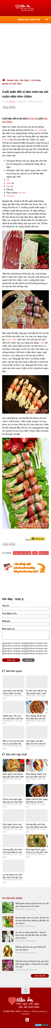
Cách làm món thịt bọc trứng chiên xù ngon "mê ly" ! (13, 693)
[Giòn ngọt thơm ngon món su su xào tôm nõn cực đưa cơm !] (37, 840)
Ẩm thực (24, 80)
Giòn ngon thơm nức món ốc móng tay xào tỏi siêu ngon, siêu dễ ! (13, 827)
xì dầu (42, 343)
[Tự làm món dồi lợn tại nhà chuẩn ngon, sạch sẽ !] (37, 682)
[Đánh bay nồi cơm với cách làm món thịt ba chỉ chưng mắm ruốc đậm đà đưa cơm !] (14, 707)
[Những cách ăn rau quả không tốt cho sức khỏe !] (7, 951)
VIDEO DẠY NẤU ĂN (28, 19)
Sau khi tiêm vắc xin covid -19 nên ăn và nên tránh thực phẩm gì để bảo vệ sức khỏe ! (32, 920)
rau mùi (22, 192)
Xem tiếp (39, 976)
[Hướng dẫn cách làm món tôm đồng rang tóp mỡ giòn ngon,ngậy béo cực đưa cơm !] (37, 815)
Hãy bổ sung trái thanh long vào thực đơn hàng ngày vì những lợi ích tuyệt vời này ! (32, 964)
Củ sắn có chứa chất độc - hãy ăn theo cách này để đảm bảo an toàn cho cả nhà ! (31, 935)
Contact (25, 1014)
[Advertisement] (25, 50)
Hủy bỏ (28, 660)
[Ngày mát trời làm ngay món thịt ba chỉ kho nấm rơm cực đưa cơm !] (37, 790)
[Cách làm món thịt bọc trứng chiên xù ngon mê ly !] (14, 682)
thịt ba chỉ (32, 118)
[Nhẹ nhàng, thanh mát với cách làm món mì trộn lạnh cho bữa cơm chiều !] (37, 765)
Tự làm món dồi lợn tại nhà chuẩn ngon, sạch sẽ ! (36, 693)
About (26, 1011)
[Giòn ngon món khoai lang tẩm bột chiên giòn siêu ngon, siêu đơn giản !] (14, 765)
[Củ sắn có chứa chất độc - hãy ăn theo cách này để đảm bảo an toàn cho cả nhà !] (7, 936)
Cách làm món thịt (22, 553)
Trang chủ (12, 80)
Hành (8, 183)
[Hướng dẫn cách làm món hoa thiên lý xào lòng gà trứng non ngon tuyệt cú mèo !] (14, 840)
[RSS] (27, 1020)
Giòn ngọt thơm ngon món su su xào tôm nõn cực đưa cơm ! (37, 852)
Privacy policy (39, 1011)
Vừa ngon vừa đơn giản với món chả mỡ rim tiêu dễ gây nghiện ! (36, 744)
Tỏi (7, 180)
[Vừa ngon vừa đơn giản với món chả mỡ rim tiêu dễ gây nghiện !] (37, 732)
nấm (35, 553)
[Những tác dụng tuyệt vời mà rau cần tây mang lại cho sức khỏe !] (7, 907)
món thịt (5, 139)
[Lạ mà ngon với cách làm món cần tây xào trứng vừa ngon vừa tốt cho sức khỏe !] (14, 866)
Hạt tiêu (9, 186)
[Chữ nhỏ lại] (6, 108)
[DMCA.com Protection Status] (42, 1026)
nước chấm (11, 339)
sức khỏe (38, 130)
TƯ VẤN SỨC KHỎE (12, 898)
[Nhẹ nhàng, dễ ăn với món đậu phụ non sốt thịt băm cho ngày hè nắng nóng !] (37, 707)
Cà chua (10, 196)
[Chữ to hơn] (12, 108)
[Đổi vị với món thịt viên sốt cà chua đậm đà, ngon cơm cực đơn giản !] (14, 732)
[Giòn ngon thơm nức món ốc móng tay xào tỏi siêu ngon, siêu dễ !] (14, 815)
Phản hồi (11, 660)
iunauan (12, 102)
